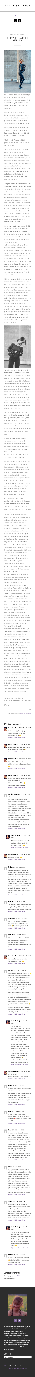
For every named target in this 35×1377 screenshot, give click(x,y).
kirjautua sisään (16, 1276)
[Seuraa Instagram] (15, 20)
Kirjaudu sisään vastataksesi (16, 737)
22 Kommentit (21, 34)
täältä (21, 713)
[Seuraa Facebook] (19, 20)
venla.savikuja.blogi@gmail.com (17, 1368)
